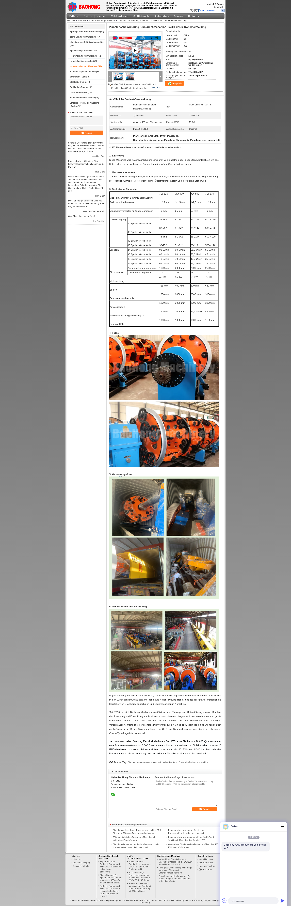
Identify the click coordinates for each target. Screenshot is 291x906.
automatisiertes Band (167, 762)
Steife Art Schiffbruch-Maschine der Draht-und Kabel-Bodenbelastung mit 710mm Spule (140, 887)
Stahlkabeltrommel (79, 82)
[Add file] (224, 900)
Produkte (88, 16)
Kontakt (88, 133)
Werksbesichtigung (119, 16)
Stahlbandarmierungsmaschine (142, 762)
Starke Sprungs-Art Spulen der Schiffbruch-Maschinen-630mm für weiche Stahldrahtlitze (110, 879)
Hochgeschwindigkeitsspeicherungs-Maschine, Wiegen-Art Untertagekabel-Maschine (175, 870)
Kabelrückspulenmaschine (83, 71)
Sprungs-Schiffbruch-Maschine (85, 31)
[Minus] (283, 826)
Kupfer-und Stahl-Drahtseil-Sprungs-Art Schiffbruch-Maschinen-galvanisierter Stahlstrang (111, 867)
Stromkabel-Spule (78, 77)
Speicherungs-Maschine (81, 51)
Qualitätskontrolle (141, 16)
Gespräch (218, 7)
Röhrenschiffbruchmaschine (83, 56)
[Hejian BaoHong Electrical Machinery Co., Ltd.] (222, 10)
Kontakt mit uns (162, 16)
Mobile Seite (206, 869)
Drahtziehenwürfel (78, 92)
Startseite (71, 21)
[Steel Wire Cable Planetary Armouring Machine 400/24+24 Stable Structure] (135, 54)
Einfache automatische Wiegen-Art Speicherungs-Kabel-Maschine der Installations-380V (175, 878)
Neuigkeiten (193, 16)
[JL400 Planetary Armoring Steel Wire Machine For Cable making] (130, 76)
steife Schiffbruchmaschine (83, 37)
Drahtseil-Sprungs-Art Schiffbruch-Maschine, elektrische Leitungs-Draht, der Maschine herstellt (110, 891)
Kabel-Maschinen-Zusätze (82, 98)
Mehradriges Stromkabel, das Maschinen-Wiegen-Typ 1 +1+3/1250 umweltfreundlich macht (175, 862)
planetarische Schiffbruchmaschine (87, 42)
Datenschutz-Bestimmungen (83, 900)
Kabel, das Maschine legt (82, 61)
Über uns (101, 16)
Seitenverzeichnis (207, 866)
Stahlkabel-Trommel (79, 87)
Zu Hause (73, 16)
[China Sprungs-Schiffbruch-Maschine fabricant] (85, 6)
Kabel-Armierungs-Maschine (102, 21)
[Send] (282, 900)
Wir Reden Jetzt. (206, 863)
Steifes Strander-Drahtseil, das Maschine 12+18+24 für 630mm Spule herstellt (140, 865)
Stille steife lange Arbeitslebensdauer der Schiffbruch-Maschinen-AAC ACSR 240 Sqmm (139, 876)
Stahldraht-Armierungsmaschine (193, 762)
